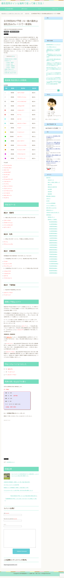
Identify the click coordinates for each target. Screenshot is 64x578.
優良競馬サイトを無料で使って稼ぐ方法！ (22, 3)
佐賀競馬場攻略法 (53, 274)
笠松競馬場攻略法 (53, 267)
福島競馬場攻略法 (53, 237)
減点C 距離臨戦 (10, 67)
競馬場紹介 (48, 216)
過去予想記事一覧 (50, 130)
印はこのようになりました (10, 72)
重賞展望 (50, 195)
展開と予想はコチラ (9, 71)
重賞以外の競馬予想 (14, 33)
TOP (13, 13)
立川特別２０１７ (11, 463)
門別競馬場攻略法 (53, 256)
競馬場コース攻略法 (52, 221)
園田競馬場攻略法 (53, 270)
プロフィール (55, 8)
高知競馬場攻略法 (53, 272)
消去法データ (7, 62)
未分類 (47, 202)
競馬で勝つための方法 (51, 209)
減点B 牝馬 (9, 65)
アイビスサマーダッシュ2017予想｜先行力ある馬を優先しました (18, 492)
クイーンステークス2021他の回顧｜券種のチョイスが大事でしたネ (53, 76)
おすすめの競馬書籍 (50, 205)
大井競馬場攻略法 (53, 246)
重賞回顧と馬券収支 (50, 198)
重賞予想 (50, 186)
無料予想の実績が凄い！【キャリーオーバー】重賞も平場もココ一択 (53, 71)
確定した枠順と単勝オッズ (54, 184)
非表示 (13, 58)
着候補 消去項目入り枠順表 (10, 60)
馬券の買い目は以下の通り (10, 74)
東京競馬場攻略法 (53, 223)
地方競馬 (50, 191)
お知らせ (48, 200)
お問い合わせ (24, 8)
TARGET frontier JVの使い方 (52, 214)
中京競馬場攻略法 (53, 232)
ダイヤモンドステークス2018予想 (11, 486)
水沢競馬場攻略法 (53, 260)
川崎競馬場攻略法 (53, 249)
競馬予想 (6, 33)
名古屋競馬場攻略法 (53, 265)
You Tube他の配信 (9, 8)
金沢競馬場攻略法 (53, 263)
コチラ (57, 121)
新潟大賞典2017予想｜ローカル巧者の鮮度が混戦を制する (24, 497)
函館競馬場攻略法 (53, 244)
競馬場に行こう (51, 219)
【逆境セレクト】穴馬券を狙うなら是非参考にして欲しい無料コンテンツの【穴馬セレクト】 (53, 66)
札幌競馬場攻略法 (53, 242)
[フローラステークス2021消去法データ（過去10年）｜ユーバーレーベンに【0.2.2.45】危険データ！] (7, 480)
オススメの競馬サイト (51, 207)
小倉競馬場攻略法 (53, 239)
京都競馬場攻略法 (53, 228)
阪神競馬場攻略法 (53, 230)
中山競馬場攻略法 (53, 226)
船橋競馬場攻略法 (53, 251)
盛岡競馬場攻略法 (53, 258)
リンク (39, 8)
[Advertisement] (14, 432)
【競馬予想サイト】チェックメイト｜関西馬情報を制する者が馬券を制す (53, 57)
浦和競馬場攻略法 (53, 253)
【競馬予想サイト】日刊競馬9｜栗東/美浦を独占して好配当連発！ (53, 52)
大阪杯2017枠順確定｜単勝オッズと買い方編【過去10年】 (17, 483)
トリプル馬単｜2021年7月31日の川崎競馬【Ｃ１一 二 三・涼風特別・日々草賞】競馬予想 (53, 84)
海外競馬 (50, 193)
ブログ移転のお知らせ (51, 48)
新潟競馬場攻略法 (53, 235)
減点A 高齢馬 (10, 64)
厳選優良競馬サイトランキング (53, 46)
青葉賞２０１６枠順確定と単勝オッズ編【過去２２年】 (16, 489)
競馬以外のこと (49, 212)
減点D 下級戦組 (10, 69)
